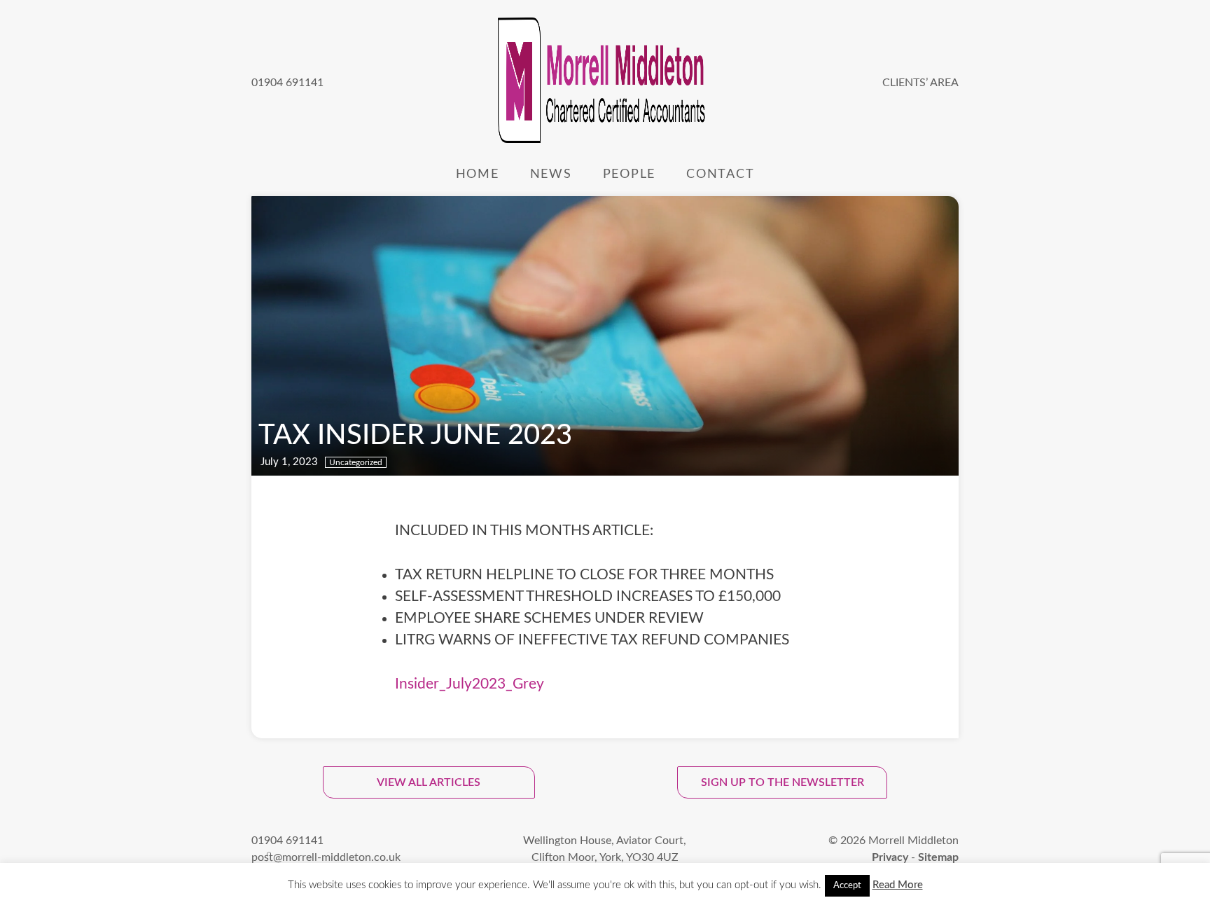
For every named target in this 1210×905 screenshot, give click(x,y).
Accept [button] (847, 885)
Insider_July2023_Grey (469, 684)
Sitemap (938, 857)
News (551, 174)
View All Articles (428, 782)
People (629, 174)
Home (477, 174)
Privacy (890, 857)
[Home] (603, 82)
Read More (897, 885)
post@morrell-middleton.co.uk (326, 857)
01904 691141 (287, 82)
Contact (720, 174)
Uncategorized (355, 462)
